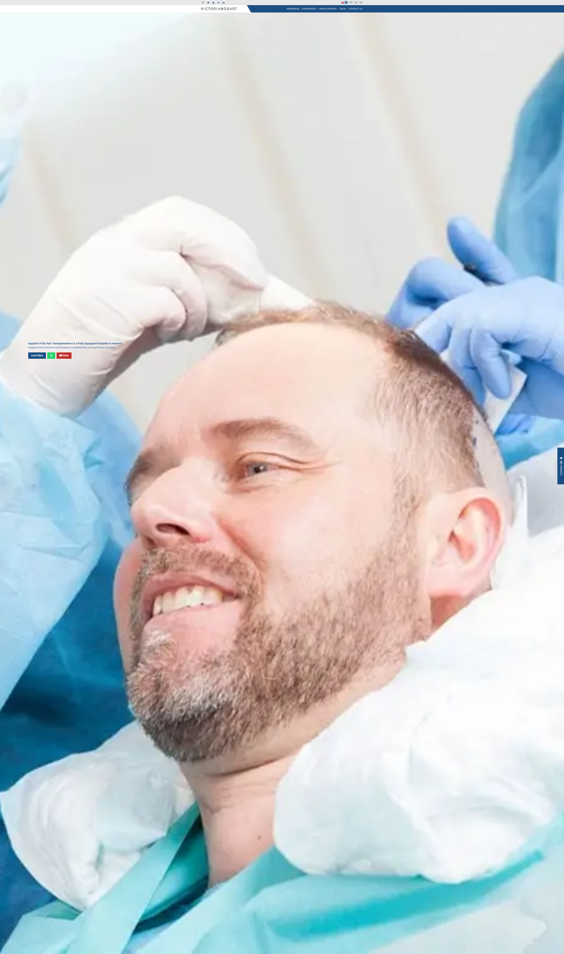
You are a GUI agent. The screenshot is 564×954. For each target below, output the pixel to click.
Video (65, 355)
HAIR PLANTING (327, 8)
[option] (282, 483)
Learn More (37, 355)
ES (361, 2)
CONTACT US (355, 8)
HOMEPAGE (293, 8)
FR (351, 2)
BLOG (343, 8)
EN (346, 2)
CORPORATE (308, 8)
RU (356, 2)
